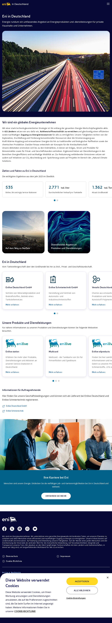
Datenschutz (12, 556)
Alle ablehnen (82, 590)
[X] (12, 529)
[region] (56, 598)
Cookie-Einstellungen (76, 598)
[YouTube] (35, 529)
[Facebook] (4, 529)
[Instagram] (27, 529)
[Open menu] (108, 3)
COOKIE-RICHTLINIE (25, 611)
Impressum (65, 556)
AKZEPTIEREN (82, 581)
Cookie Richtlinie (14, 561)
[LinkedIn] (19, 529)
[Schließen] (108, 578)
